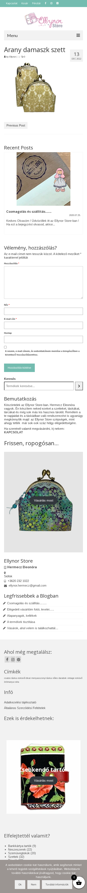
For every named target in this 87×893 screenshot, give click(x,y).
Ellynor (12, 56)
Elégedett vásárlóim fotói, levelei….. (30, 609)
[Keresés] (79, 386)
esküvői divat (24, 678)
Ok (20, 884)
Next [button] (79, 195)
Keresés (10, 378)
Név (7, 305)
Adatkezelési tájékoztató (20, 702)
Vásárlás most (43, 500)
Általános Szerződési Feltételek (25, 708)
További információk (57, 884)
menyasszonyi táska (41, 678)
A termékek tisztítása (21, 622)
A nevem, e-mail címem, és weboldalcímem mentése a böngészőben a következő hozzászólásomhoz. (42, 353)
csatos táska (10, 678)
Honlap (8, 333)
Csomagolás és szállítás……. (27, 603)
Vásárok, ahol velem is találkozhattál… (32, 628)
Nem (33, 884)
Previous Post (15, 125)
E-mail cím (10, 319)
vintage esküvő (74, 678)
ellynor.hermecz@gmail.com (27, 585)
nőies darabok (60, 678)
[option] (43, 195)
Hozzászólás (11, 263)
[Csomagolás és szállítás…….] (43, 179)
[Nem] (82, 877)
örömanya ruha (11, 682)
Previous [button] (7, 195)
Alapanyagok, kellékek (22, 615)
